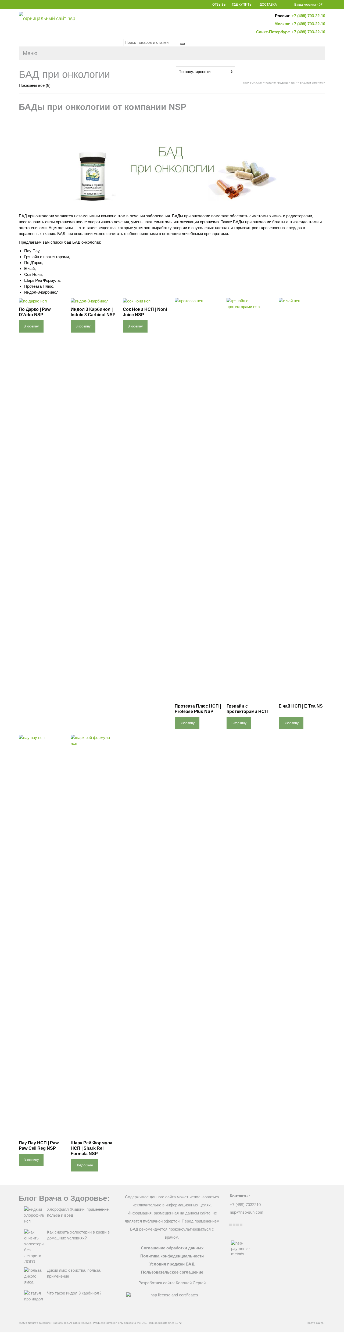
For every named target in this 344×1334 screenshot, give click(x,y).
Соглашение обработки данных (172, 1248)
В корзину (31, 326)
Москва (281, 23)
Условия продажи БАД (172, 1264)
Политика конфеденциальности (172, 1256)
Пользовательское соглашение (172, 1272)
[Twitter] (234, 1225)
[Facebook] (230, 1225)
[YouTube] (237, 1225)
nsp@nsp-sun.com (246, 1212)
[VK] (241, 1225)
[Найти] (182, 44)
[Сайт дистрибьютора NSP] (67, 20)
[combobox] (151, 42)
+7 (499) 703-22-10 (308, 15)
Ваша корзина (308, 4)
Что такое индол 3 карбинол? (74, 1293)
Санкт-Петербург (272, 32)
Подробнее (84, 1165)
